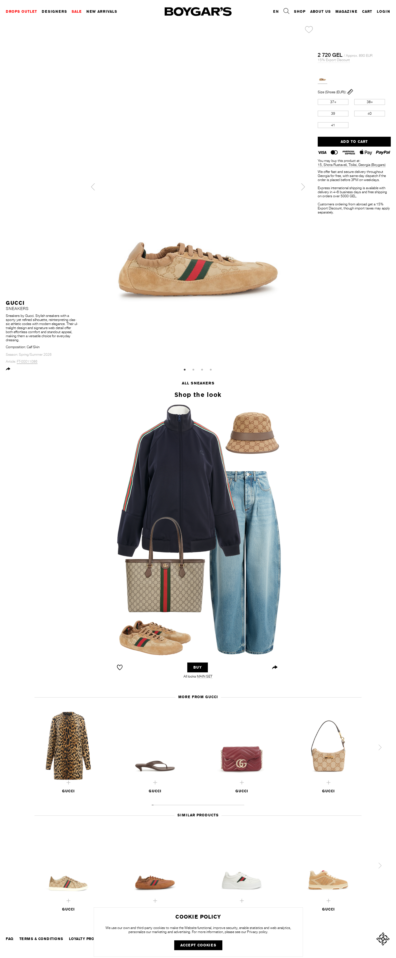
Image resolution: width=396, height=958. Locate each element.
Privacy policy (257, 932)
